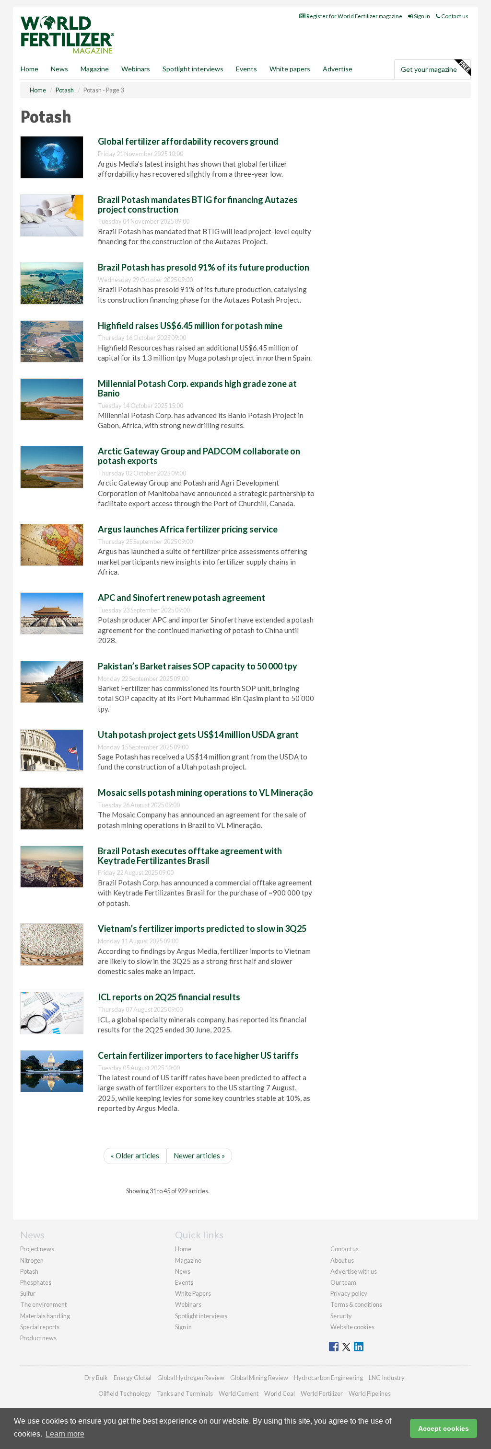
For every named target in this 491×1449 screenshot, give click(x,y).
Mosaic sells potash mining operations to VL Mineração (205, 792)
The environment (43, 1304)
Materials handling (45, 1316)
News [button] (59, 69)
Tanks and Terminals (185, 1393)
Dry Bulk (96, 1377)
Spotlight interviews (193, 69)
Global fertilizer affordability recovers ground (188, 141)
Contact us (454, 16)
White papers (289, 69)
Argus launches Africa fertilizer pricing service (188, 529)
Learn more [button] (65, 1434)
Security (341, 1316)
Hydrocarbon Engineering (328, 1377)
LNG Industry (387, 1377)
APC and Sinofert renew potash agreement (181, 597)
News (182, 1271)
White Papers (193, 1293)
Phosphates (35, 1282)
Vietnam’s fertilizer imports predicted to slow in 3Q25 (202, 928)
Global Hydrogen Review (190, 1377)
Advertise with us (353, 1271)
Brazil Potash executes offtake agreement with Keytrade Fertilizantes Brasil (190, 856)
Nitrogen (32, 1260)
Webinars (135, 69)
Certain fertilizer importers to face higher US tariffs (198, 1055)
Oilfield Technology (124, 1393)
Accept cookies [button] (443, 1428)
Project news (37, 1249)
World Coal (279, 1393)
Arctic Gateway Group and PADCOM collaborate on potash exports (199, 456)
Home (29, 69)
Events (246, 69)
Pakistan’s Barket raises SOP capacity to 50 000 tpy (197, 666)
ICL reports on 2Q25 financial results (169, 997)
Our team (343, 1282)
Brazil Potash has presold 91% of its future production (203, 267)
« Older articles (135, 1155)
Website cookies (352, 1327)
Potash (29, 1271)
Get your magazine (429, 69)
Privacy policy (348, 1293)
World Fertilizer (322, 1393)
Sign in (421, 16)
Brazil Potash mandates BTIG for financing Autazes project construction (198, 204)
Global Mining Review (259, 1377)
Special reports (39, 1327)
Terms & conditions (356, 1304)
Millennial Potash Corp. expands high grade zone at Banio (197, 388)
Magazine (95, 69)
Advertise (337, 69)
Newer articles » (199, 1155)
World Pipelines (370, 1393)
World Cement (238, 1393)
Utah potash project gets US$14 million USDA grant (198, 734)
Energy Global (133, 1377)
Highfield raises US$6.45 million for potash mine (190, 325)
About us (342, 1260)
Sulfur (27, 1293)
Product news (38, 1338)
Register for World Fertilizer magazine (353, 16)
